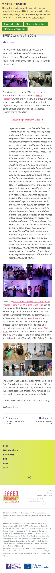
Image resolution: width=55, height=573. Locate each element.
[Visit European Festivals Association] (13, 568)
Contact (49, 490)
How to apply (8, 455)
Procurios (48, 504)
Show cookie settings (36, 24)
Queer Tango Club (34, 305)
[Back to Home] (11, 497)
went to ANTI (35, 318)
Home (5, 446)
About (5, 468)
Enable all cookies (12, 24)
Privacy (49, 493)
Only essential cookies (14, 29)
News (5, 463)
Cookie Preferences (44, 495)
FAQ (5, 459)
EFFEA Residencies (11, 450)
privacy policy (38, 17)
